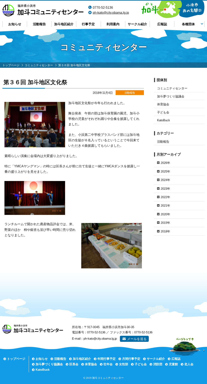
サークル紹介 (137, 24)
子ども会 (163, 112)
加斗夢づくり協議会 (170, 96)
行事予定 (88, 24)
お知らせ (14, 24)
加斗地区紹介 (64, 24)
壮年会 (108, 364)
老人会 (188, 364)
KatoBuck (163, 120)
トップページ (16, 358)
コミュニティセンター (172, 88)
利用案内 (113, 24)
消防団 (157, 364)
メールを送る (137, 339)
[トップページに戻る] (42, 7)
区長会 (73, 364)
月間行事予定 (131, 358)
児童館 (173, 364)
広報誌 (162, 24)
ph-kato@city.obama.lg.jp (111, 12)
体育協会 (163, 104)
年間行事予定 (106, 358)
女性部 (123, 364)
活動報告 (39, 24)
